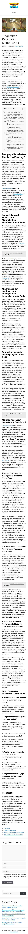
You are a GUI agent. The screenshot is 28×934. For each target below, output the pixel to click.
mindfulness (14, 310)
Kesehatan (7, 828)
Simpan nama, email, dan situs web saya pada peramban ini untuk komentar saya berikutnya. (15, 876)
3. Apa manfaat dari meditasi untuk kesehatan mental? (15, 142)
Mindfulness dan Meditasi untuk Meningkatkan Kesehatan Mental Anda (14, 116)
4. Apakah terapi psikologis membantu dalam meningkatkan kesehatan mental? (16, 145)
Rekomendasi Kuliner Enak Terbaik (13, 834)
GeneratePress (14, 931)
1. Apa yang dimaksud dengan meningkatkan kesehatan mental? (14, 137)
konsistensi (14, 612)
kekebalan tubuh (17, 194)
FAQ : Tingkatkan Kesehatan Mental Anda (14, 134)
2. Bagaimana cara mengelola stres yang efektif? (16, 139)
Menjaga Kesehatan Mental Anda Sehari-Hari (15, 122)
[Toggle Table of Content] (23, 109)
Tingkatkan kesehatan (13, 87)
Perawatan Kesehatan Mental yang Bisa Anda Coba (15, 119)
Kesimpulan (8, 150)
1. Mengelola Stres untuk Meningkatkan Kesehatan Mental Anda (16, 125)
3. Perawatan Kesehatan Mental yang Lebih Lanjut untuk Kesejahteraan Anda (16, 131)
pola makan (11, 259)
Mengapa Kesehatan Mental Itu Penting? (14, 111)
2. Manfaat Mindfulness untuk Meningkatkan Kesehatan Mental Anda (16, 128)
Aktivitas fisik (5, 278)
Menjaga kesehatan (7, 188)
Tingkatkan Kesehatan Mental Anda (12, 50)
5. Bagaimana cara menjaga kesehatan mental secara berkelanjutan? (16, 148)
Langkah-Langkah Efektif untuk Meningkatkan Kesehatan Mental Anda (14, 113)
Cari (3, 890)
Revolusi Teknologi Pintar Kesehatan (14, 832)
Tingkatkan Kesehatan (10, 830)
